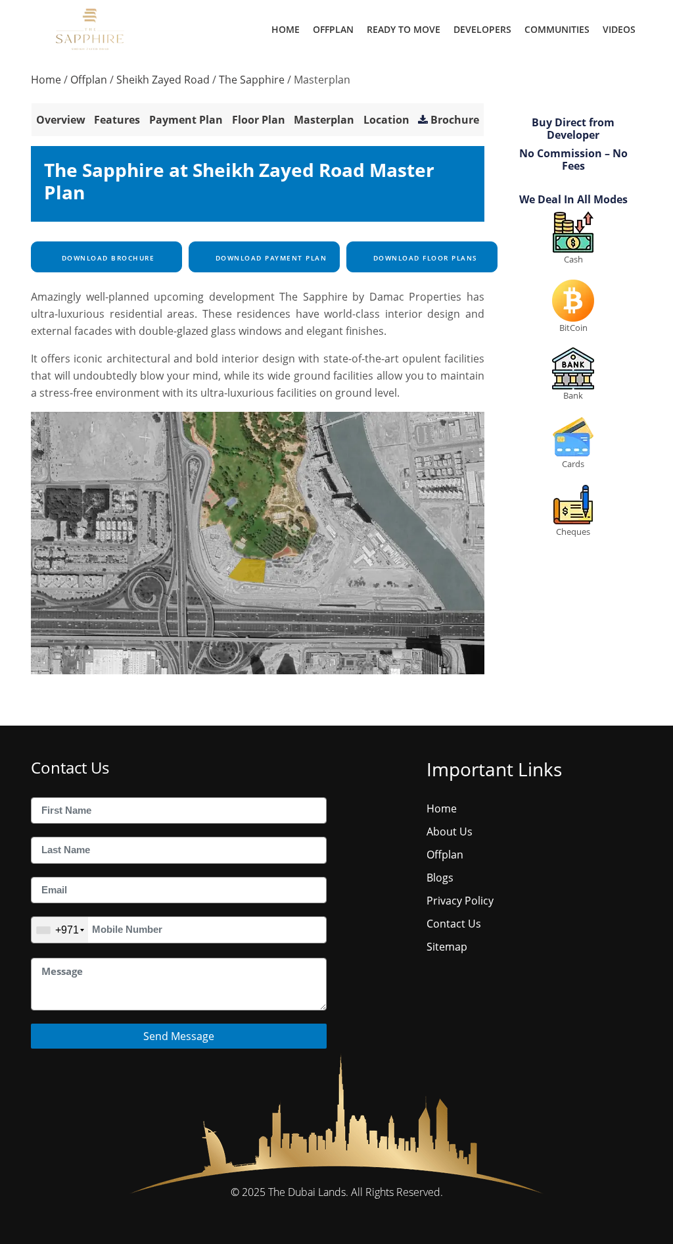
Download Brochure (106, 257)
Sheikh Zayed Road (163, 79)
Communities (557, 29)
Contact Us (454, 923)
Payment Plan (186, 119)
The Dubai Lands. (308, 1192)
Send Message (178, 1036)
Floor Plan (258, 119)
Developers (482, 29)
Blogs (440, 877)
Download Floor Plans (424, 257)
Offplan (333, 29)
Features (117, 119)
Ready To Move (403, 29)
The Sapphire (252, 79)
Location (386, 119)
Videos (619, 29)
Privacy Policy (460, 900)
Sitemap (447, 946)
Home (285, 29)
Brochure (454, 119)
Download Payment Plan (269, 257)
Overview (60, 119)
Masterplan (324, 119)
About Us (450, 831)
